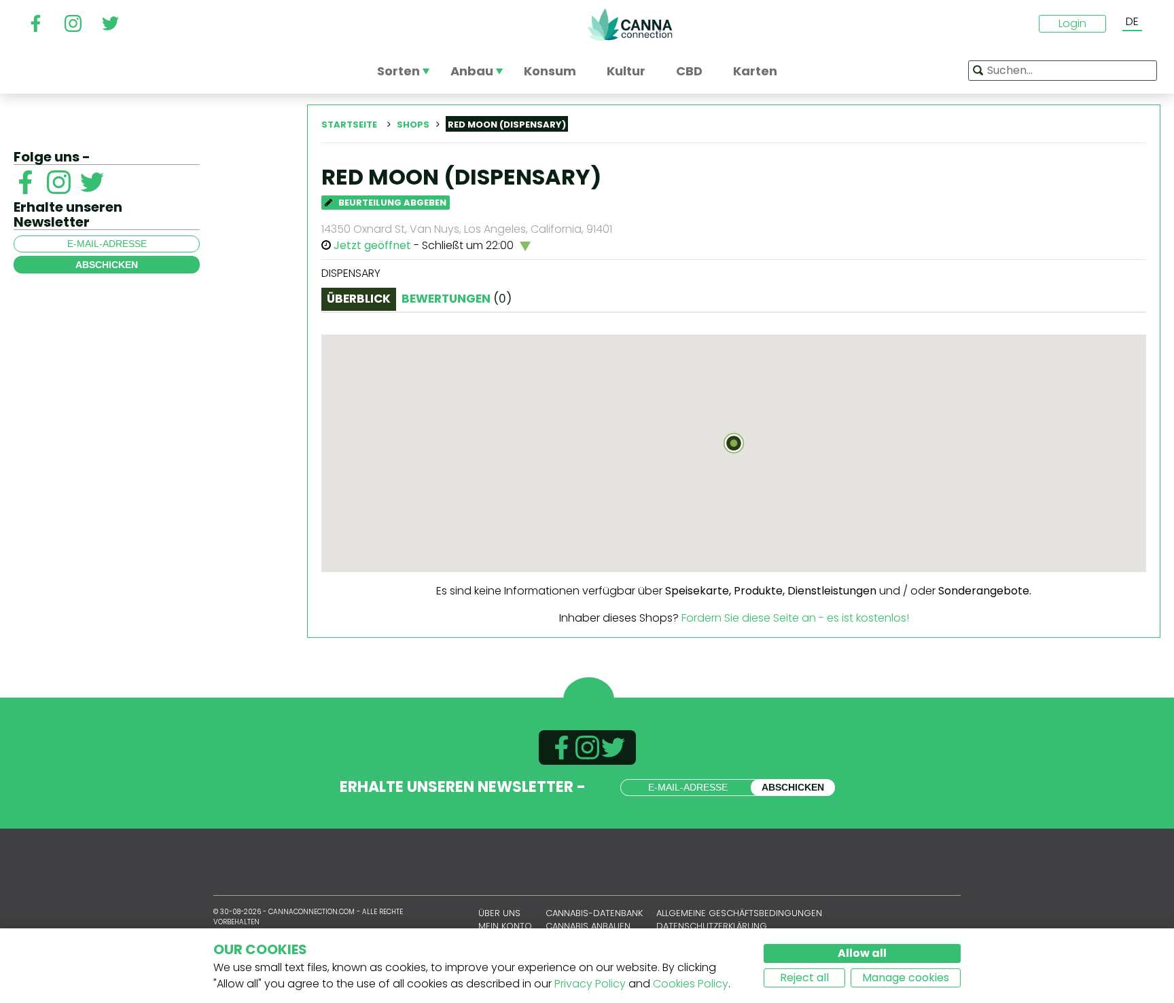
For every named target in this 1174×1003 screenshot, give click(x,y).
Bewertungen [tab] (457, 298)
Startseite (349, 124)
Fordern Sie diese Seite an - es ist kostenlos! (795, 618)
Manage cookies (905, 977)
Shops (413, 124)
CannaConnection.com (629, 24)
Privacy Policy (590, 983)
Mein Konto (505, 926)
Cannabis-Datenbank (594, 913)
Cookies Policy (690, 983)
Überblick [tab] (359, 298)
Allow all (862, 953)
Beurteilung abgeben (391, 202)
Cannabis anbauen (588, 926)
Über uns (499, 913)
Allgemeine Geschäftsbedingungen (739, 913)
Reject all (804, 977)
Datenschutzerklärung (711, 926)
